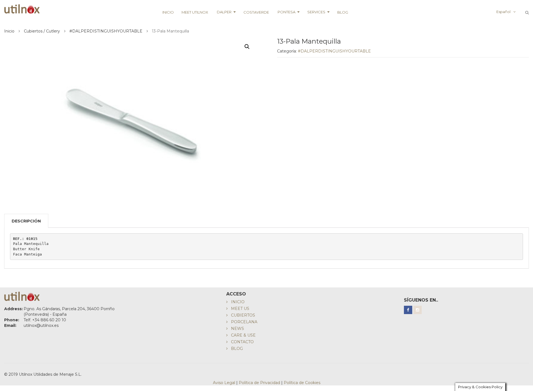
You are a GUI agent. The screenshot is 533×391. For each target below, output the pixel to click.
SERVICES (316, 12)
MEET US (240, 308)
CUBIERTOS (243, 315)
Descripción (26, 221)
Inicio (9, 31)
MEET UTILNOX (195, 12)
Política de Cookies (302, 382)
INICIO (168, 12)
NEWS (237, 328)
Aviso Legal (224, 382)
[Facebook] (408, 310)
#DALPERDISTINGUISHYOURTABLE (105, 31)
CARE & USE (243, 335)
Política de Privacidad (259, 382)
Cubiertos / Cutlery (42, 31)
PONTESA (286, 12)
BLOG (342, 12)
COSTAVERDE (256, 12)
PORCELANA (244, 321)
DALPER (224, 12)
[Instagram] (417, 310)
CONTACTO (242, 341)
